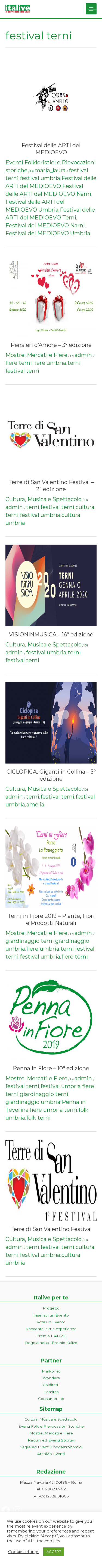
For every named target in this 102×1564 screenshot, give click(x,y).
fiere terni (18, 363)
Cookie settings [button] (23, 1551)
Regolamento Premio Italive (51, 1342)
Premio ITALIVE (51, 1336)
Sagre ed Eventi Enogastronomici (51, 1447)
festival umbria (40, 178)
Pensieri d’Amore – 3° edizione (51, 345)
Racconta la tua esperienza (51, 1329)
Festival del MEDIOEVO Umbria (47, 233)
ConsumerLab (51, 1398)
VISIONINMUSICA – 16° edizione (51, 634)
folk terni (38, 1117)
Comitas (51, 1392)
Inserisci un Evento (51, 1315)
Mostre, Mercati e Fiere (36, 355)
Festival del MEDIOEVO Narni (45, 225)
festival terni (22, 371)
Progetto (51, 1308)
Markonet (51, 1371)
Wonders (51, 1378)
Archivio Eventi (51, 1454)
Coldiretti (51, 1385)
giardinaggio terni (29, 941)
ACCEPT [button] (54, 1551)
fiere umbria (49, 363)
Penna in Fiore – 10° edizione (51, 1068)
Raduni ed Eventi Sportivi (51, 1440)
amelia (35, 804)
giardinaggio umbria (32, 1102)
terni (74, 363)
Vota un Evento (51, 1322)
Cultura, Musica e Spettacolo (43, 499)
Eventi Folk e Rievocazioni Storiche (51, 1426)
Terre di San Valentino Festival (51, 1229)
